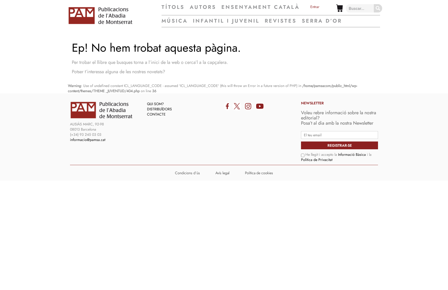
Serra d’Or (322, 21)
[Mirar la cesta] (339, 8)
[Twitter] (237, 106)
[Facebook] (227, 106)
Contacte (156, 114)
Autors (203, 7)
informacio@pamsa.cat (87, 139)
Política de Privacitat (316, 159)
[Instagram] (248, 106)
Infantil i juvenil (226, 21)
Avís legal (222, 173)
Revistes (281, 21)
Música (175, 21)
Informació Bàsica (352, 154)
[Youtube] (260, 106)
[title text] (115, 15)
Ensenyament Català (260, 7)
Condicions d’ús (187, 173)
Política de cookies (259, 173)
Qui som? (155, 103)
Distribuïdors (159, 109)
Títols (173, 7)
